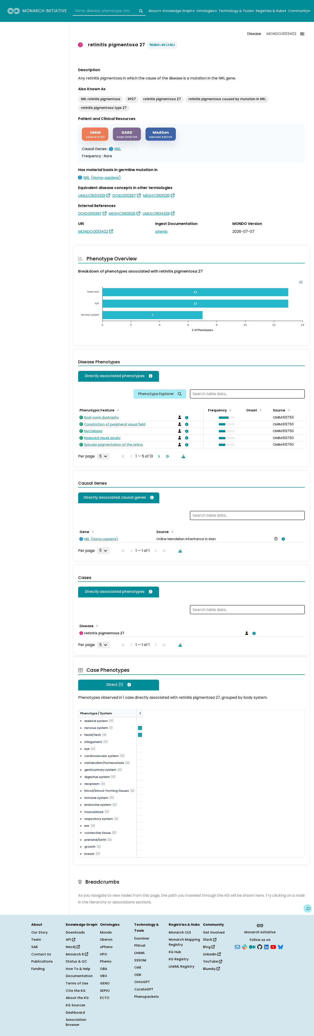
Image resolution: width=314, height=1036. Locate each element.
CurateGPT (143, 989)
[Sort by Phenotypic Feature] (117, 409)
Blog (207, 947)
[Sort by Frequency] (229, 409)
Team (36, 939)
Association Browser (76, 1022)
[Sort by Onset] (288, 409)
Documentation (79, 976)
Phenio (105, 961)
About (154, 11)
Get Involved (214, 932)
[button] (225, 417)
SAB (34, 947)
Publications (42, 961)
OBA (103, 968)
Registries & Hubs (271, 11)
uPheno (106, 947)
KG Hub (175, 952)
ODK (137, 974)
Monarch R (75, 954)
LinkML (139, 953)
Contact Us (41, 954)
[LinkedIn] (266, 946)
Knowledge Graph (178, 11)
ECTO (104, 997)
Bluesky (210, 968)
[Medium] (252, 946)
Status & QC (76, 961)
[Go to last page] (166, 456)
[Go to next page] (158, 456)
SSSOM (140, 960)
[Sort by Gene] (92, 531)
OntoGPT (142, 982)
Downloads (75, 932)
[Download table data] (182, 456)
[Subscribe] (237, 946)
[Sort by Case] (96, 625)
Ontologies (206, 11)
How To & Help (78, 968)
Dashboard (75, 1012)
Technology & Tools (236, 11)
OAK (137, 967)
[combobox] (109, 11)
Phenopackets (146, 996)
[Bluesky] (280, 946)
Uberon (106, 939)
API (69, 939)
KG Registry (178, 959)
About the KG (77, 997)
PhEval (139, 945)
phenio (161, 231)
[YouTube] (273, 946)
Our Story (39, 932)
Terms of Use (77, 983)
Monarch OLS (180, 932)
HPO (103, 954)
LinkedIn (210, 954)
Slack (208, 939)
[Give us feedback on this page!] (307, 908)
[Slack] (244, 946)
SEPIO (105, 990)
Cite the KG (76, 990)
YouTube (211, 961)
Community (299, 11)
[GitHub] (259, 946)
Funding (38, 968)
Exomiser (141, 938)
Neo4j (71, 947)
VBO (103, 976)
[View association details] (186, 417)
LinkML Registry (181, 966)
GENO (105, 983)
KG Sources (75, 1005)
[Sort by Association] (171, 531)
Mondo (106, 932)
